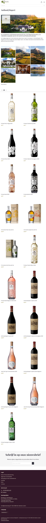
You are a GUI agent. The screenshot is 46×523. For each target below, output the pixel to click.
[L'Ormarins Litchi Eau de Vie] (11, 251)
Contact (3, 484)
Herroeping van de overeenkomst (8, 478)
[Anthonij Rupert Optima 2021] (34, 286)
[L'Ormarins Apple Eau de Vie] (34, 215)
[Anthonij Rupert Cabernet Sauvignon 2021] (34, 321)
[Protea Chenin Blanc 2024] (34, 251)
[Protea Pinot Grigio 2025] (11, 109)
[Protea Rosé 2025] (11, 180)
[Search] (44, 5)
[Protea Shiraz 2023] (11, 144)
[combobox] (23, 5)
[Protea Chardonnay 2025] (34, 109)
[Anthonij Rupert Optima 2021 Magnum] (34, 357)
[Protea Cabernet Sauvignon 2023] (34, 144)
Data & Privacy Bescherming (7, 474)
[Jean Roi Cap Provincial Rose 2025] (11, 357)
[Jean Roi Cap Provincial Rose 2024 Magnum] (34, 392)
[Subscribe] (33, 463)
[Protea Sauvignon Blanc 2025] (11, 428)
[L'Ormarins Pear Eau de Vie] (11, 215)
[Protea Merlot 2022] (34, 180)
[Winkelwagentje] (41, 2)
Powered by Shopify (5, 520)
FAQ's (2, 482)
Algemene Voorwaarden (6, 476)
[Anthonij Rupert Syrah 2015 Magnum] (11, 392)
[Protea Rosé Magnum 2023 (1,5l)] (11, 286)
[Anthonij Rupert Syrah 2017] (11, 321)
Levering (3, 480)
